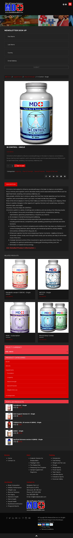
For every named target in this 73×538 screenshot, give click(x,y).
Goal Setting (56, 460)
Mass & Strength (29, 77)
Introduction (56, 458)
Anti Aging (11, 494)
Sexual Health (12, 501)
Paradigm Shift (35, 463)
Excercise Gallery (58, 479)
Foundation (10, 373)
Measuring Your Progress (38, 467)
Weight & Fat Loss (51, 171)
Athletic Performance (14, 487)
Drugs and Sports (13, 506)
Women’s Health (13, 497)
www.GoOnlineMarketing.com (46, 522)
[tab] (10, 184)
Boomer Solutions (13, 492)
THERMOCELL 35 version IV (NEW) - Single (27, 422)
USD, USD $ (9, 351)
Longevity (18, 171)
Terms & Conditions (47, 529)
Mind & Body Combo (46, 335)
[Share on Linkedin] (53, 176)
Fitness (55, 465)
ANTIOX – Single (45, 292)
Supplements (17, 77)
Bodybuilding (57, 467)
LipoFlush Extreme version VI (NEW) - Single (28, 439)
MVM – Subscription (13, 335)
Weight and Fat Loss (59, 463)
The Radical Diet (35, 465)
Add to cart (20, 166)
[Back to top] (36, 535)
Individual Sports (58, 474)
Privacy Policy (45, 527)
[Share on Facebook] (46, 176)
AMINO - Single (18, 431)
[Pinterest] (64, 176)
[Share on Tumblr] (61, 176)
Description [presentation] (10, 184)
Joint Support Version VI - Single (24, 414)
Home (8, 77)
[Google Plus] (57, 176)
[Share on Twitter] (49, 176)
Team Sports (56, 472)
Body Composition (14, 485)
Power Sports (57, 470)
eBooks (8, 366)
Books (8, 361)
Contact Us (11, 460)
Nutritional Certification (15, 504)
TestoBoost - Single (20, 405)
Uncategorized (10, 395)
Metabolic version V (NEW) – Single (18, 292)
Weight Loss (12, 490)
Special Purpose (39, 171)
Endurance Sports (58, 477)
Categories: (10, 171)
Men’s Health (12, 499)
